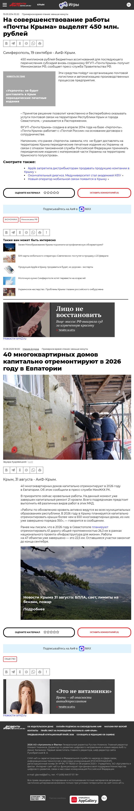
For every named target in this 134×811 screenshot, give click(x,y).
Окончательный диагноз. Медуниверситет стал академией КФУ (74, 175)
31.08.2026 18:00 (11, 349)
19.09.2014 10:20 (11, 14)
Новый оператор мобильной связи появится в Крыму (67, 179)
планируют (100, 527)
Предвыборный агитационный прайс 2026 (50, 735)
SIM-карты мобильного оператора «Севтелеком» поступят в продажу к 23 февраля (63, 256)
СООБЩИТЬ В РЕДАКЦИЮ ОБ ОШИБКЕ (96, 735)
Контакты (32, 731)
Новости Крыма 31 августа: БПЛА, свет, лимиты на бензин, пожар (70, 599)
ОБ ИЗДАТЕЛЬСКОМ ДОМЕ (40, 727)
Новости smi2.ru (14, 338)
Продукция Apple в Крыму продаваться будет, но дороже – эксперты (55, 267)
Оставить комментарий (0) (104, 193)
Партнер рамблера (57, 798)
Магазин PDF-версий (115, 727)
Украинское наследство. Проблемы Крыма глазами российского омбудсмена (60, 289)
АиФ (30, 462)
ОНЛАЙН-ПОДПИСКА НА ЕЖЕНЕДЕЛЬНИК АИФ (79, 727)
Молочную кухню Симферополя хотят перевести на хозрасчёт (52, 278)
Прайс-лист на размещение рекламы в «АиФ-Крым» (69, 731)
